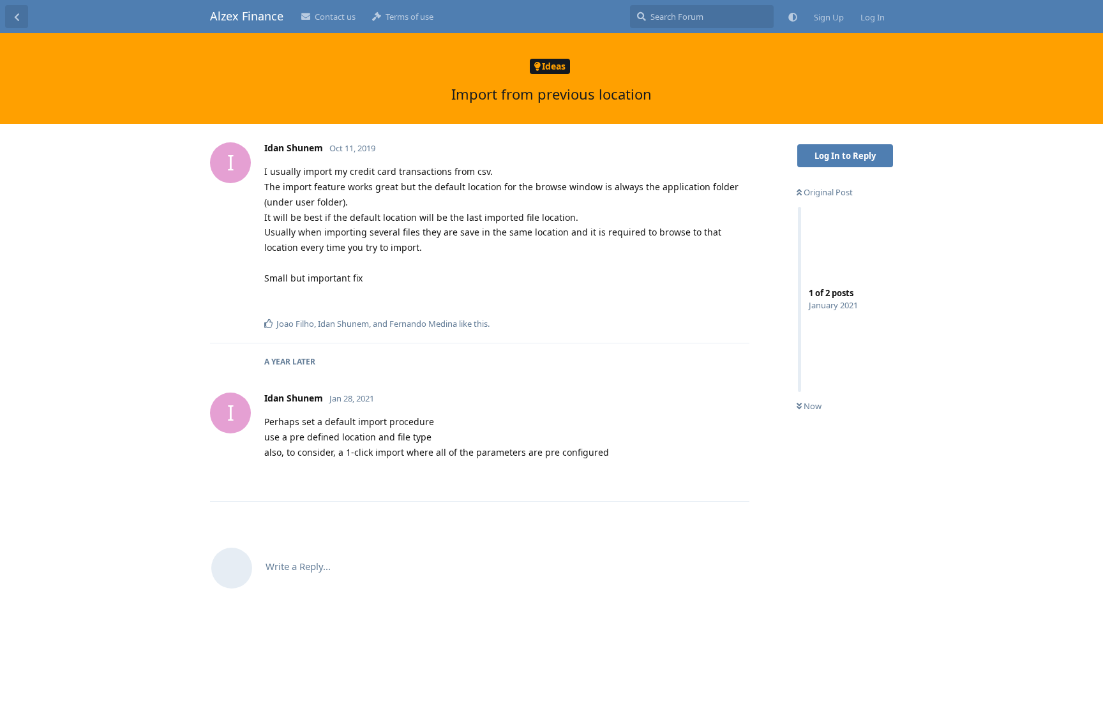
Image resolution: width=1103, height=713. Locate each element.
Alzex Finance (246, 16)
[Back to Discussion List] (16, 16)
